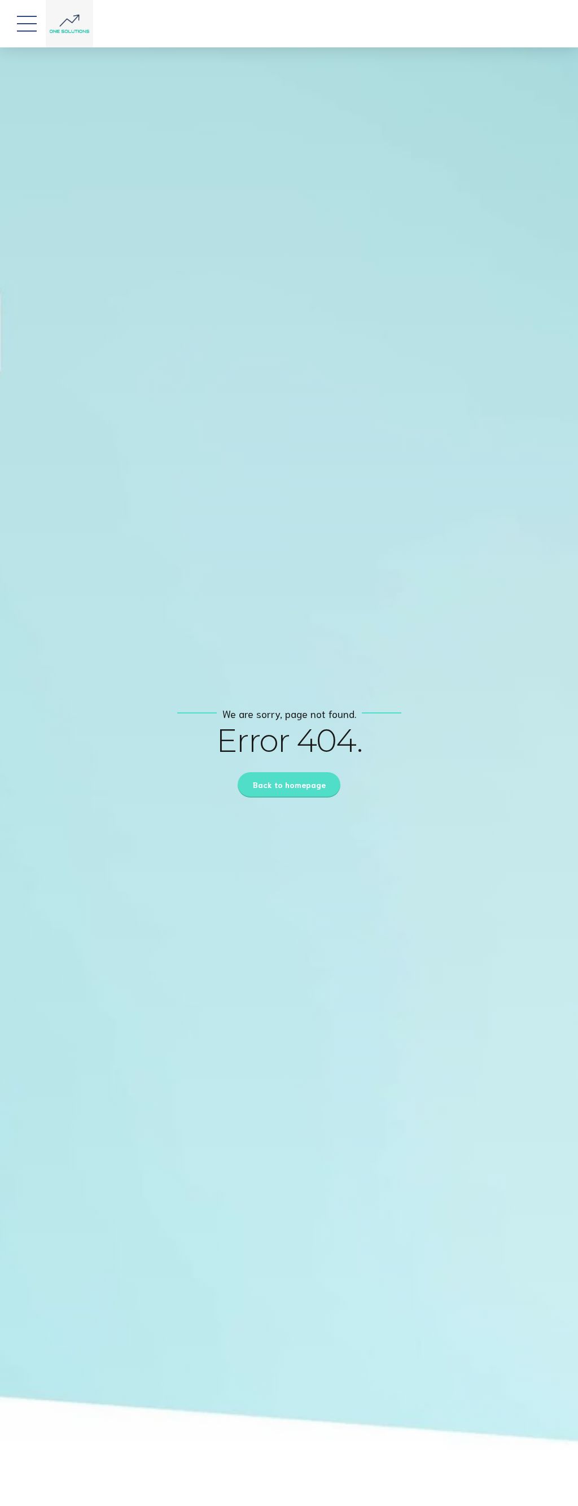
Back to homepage (289, 785)
